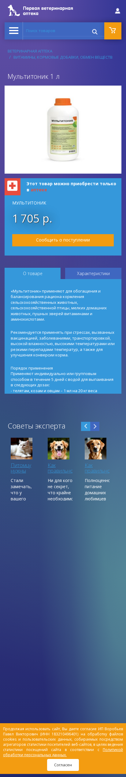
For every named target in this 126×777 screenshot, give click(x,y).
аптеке (39, 190)
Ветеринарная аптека (30, 51)
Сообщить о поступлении (63, 240)
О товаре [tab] (33, 273)
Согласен (63, 765)
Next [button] (94, 426)
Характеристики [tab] (93, 273)
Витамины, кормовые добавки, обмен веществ (63, 57)
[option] (23, 469)
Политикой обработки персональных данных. (63, 752)
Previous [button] (85, 426)
